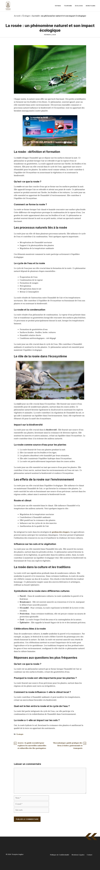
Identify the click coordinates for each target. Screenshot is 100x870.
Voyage (58, 5)
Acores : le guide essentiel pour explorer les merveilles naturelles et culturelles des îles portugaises (32, 745)
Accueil (17, 16)
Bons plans (90, 5)
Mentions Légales (78, 855)
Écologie (79, 5)
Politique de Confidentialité (59, 855)
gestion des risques (61, 532)
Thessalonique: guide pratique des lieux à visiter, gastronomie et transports (67, 745)
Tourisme (68, 5)
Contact (89, 855)
